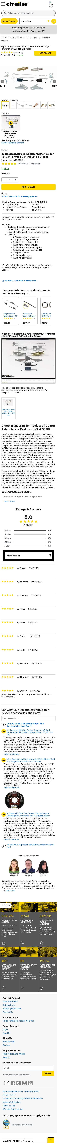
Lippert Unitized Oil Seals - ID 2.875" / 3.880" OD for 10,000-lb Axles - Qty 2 (48, 315)
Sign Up (6, 1033)
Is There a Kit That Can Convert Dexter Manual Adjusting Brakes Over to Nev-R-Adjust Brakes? (28, 814)
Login (5, 1029)
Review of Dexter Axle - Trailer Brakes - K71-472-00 (8, 412)
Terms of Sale (9, 1105)
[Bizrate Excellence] (6, 1124)
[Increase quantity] (15, 179)
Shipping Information (12, 1008)
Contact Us (8, 1012)
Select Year (26, 21)
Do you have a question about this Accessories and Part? (25, 725)
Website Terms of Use (13, 1109)
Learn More (9, 501)
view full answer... (12, 754)
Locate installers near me (12, 143)
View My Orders (10, 1001)
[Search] (6, 13)
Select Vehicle (8, 21)
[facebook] (13, 1083)
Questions (36, 163)
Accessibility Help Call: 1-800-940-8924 (21, 1091)
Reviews (23, 163)
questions (10, 890)
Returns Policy (9, 1005)
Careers (6, 1045)
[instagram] (24, 1083)
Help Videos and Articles (14, 1054)
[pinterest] (18, 1083)
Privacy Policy (9, 1095)
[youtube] (30, 1083)
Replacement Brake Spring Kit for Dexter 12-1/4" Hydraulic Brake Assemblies (10, 315)
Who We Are (8, 1041)
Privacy (5, 1075)
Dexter (4, 150)
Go (54, 21)
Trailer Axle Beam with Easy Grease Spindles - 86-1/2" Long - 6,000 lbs (29, 315)
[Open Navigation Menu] (3, 3)
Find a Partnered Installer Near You (18, 1021)
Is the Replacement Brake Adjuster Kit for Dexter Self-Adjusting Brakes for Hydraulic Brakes (31, 760)
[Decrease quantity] (3, 179)
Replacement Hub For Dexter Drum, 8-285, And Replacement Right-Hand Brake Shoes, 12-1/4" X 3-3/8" (30, 732)
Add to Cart (45, 53)
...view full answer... (12, 786)
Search (6, 1057)
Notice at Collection (12, 1102)
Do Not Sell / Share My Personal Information (23, 1098)
